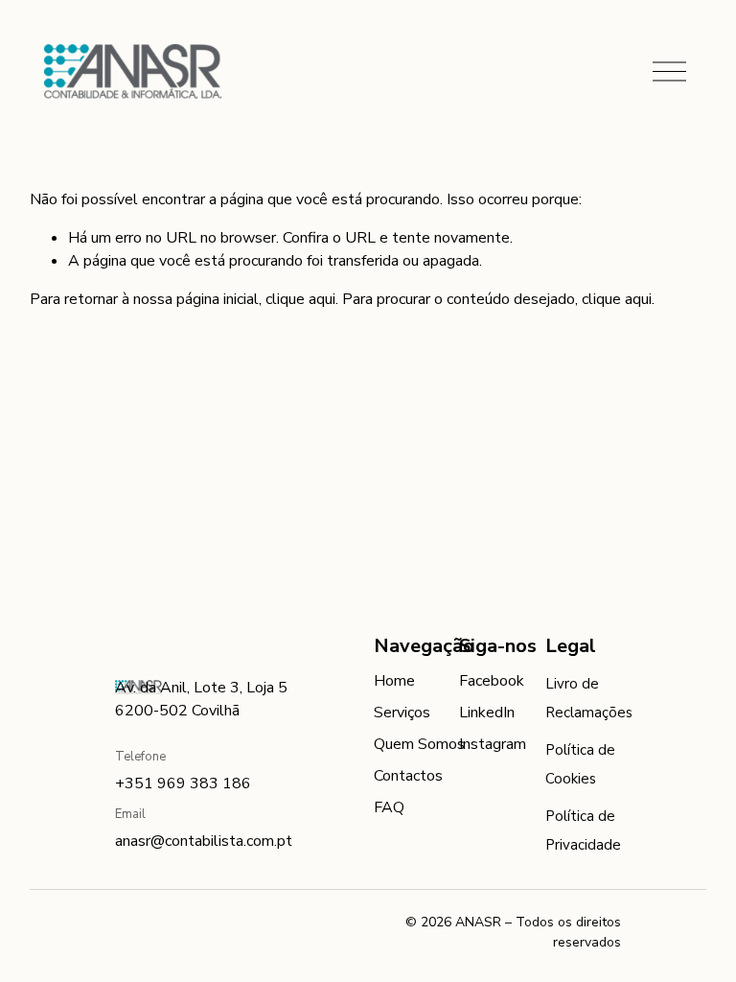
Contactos (408, 775)
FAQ (389, 807)
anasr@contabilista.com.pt (203, 841)
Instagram (492, 744)
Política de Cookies (580, 764)
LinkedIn (487, 712)
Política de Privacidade (583, 830)
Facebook (491, 680)
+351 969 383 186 (183, 783)
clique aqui (300, 299)
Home (394, 680)
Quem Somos (419, 744)
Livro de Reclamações (588, 698)
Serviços (402, 712)
